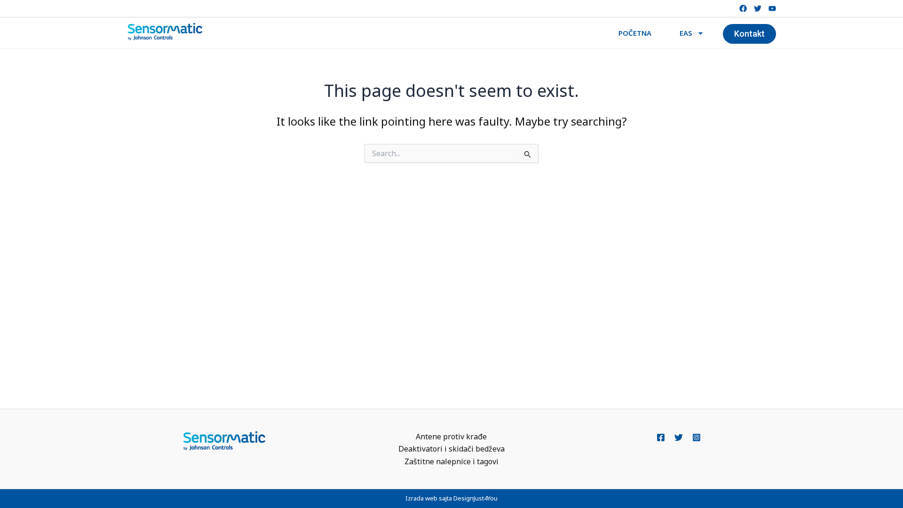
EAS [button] (686, 33)
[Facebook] (661, 437)
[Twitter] (678, 437)
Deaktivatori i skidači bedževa (451, 449)
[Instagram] (696, 437)
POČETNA (634, 33)
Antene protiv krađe (451, 436)
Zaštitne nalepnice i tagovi (451, 461)
